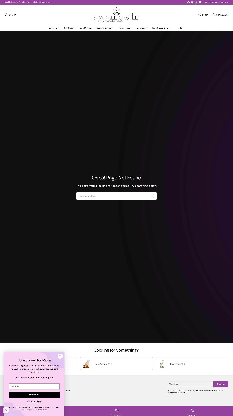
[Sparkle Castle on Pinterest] (192, 3)
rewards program (44, 377)
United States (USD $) (217, 2)
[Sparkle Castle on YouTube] (199, 3)
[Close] (60, 356)
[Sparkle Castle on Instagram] (196, 3)
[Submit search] (153, 196)
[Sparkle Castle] (116, 15)
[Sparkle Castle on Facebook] (188, 3)
